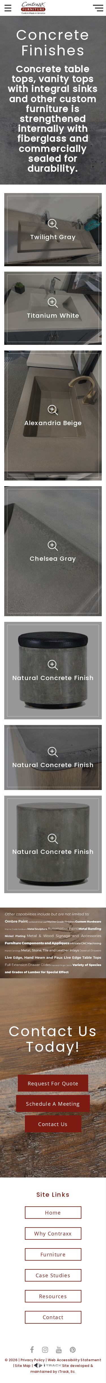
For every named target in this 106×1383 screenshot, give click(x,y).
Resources (53, 1296)
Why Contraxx (53, 1233)
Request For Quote (53, 1083)
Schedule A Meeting (53, 1103)
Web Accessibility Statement (74, 1360)
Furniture (53, 1254)
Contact (53, 1317)
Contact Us (53, 1124)
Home (53, 1212)
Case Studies (53, 1275)
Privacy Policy (33, 1360)
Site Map (23, 1365)
